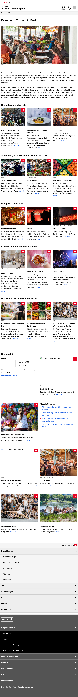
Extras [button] (3, 674)
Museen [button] (4, 603)
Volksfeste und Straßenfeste (12, 435)
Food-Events (58, 130)
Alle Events (7, 580)
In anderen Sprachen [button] (9, 680)
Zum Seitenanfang (67, 545)
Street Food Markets (9, 181)
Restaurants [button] (6, 609)
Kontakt (5, 639)
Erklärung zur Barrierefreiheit (13, 650)
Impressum (7, 633)
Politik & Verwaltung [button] (9, 656)
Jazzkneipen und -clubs (62, 229)
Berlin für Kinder (47, 389)
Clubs (29, 229)
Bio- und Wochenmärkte (62, 181)
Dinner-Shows (58, 272)
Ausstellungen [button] (7, 592)
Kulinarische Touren (35, 272)
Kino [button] (3, 597)
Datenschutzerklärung (11, 645)
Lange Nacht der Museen (11, 480)
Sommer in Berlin (47, 526)
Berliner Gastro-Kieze (10, 130)
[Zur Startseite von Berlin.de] (7, 621)
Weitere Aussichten (8, 375)
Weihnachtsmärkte (8, 229)
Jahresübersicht (8, 568)
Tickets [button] (4, 586)
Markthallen (32, 181)
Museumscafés (7, 273)
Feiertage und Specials (11, 562)
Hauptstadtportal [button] (8, 628)
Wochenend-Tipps (8, 526)
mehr (15, 145)
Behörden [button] (5, 662)
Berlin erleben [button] (7, 668)
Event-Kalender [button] (7, 551)
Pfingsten (6, 574)
